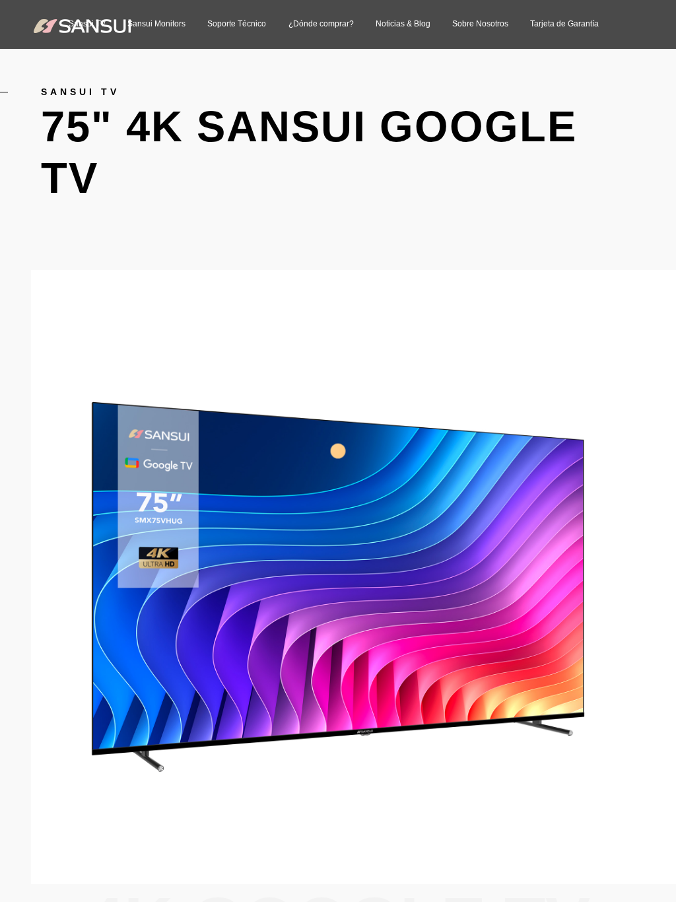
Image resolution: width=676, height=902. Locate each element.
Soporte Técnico (236, 23)
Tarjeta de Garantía (564, 23)
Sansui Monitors (156, 23)
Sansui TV (80, 92)
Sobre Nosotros (480, 23)
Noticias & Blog (403, 23)
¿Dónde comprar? (321, 23)
